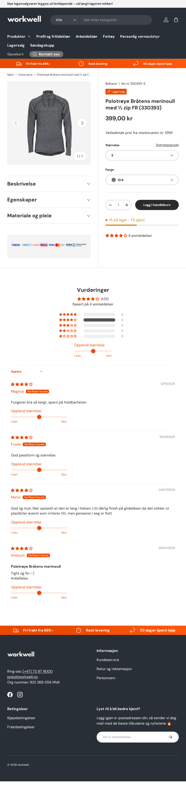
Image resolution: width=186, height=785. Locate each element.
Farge (109, 170)
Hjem (10, 75)
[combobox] (101, 20)
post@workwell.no (22, 676)
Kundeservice (108, 659)
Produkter (16, 36)
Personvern (106, 678)
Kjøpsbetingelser (21, 718)
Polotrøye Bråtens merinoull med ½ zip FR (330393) (64, 75)
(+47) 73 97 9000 (38, 671)
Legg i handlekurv (157, 205)
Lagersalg (16, 45)
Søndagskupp (42, 45)
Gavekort (15, 54)
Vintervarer (25, 75)
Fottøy (109, 36)
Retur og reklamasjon (114, 668)
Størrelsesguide (167, 145)
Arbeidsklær (87, 36)
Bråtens (111, 84)
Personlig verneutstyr (140, 36)
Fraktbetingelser (21, 727)
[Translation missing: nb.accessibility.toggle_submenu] (29, 36)
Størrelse (112, 145)
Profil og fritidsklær (53, 36)
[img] (22, 384)
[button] (176, 20)
